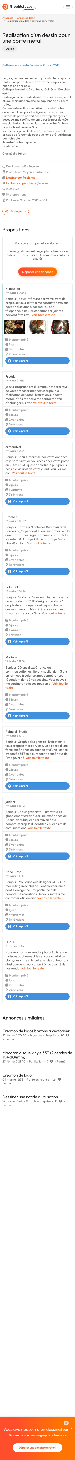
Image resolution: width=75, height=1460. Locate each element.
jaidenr (10, 802)
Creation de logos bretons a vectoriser (36, 1030)
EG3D (9, 942)
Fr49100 (11, 587)
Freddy (10, 376)
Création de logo (17, 1075)
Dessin (10, 48)
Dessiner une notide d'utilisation (30, 1096)
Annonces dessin (26, 17)
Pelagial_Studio (16, 731)
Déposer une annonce (37, 272)
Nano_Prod (13, 872)
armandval (13, 447)
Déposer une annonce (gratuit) (37, 1447)
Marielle (11, 657)
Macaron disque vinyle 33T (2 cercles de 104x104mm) (37, 1054)
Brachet (11, 517)
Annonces (7, 17)
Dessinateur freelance (20, 177)
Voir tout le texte (43, 315)
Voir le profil (20, 361)
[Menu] (68, 7)
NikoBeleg (12, 289)
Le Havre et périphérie (21, 183)
